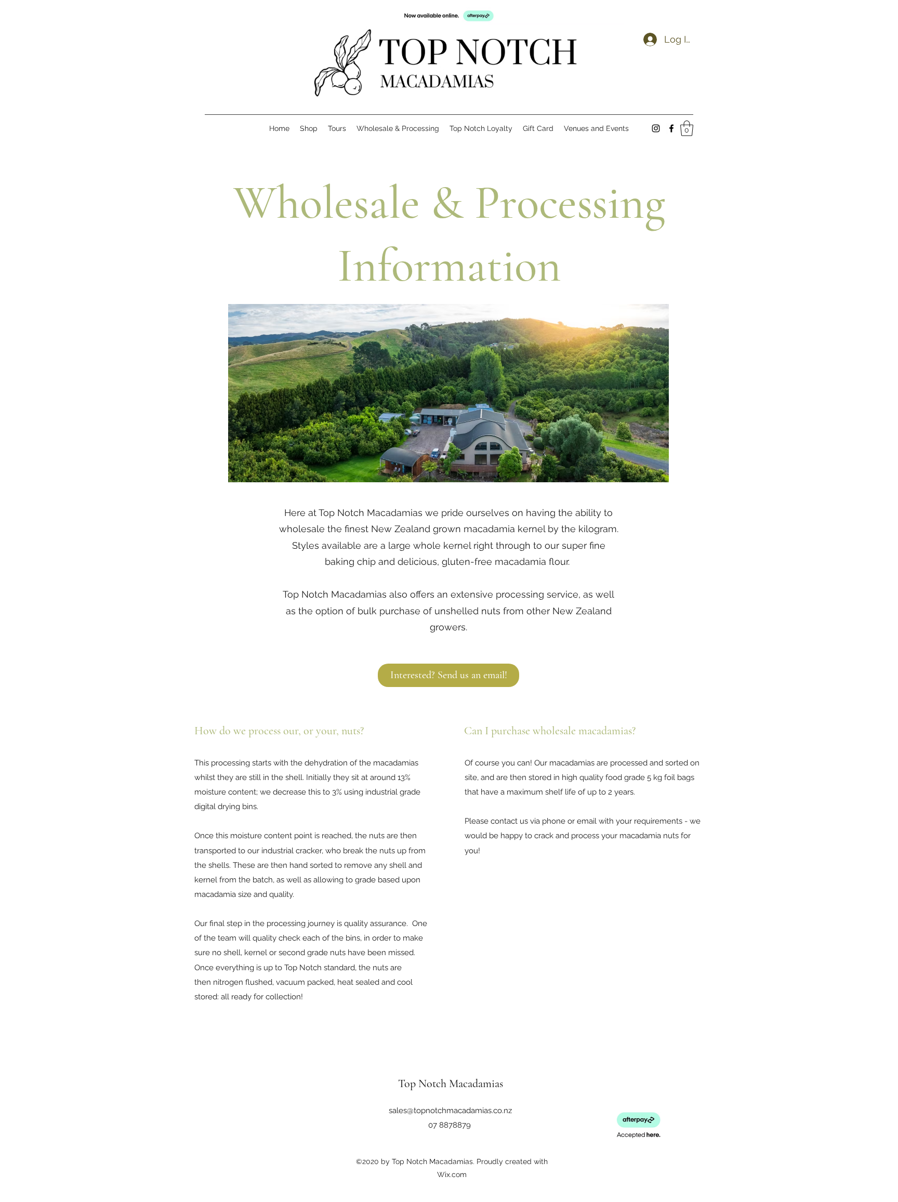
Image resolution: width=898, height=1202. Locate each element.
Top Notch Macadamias (450, 1083)
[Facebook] (671, 128)
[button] (686, 128)
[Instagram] (656, 128)
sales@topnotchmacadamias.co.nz (450, 1110)
